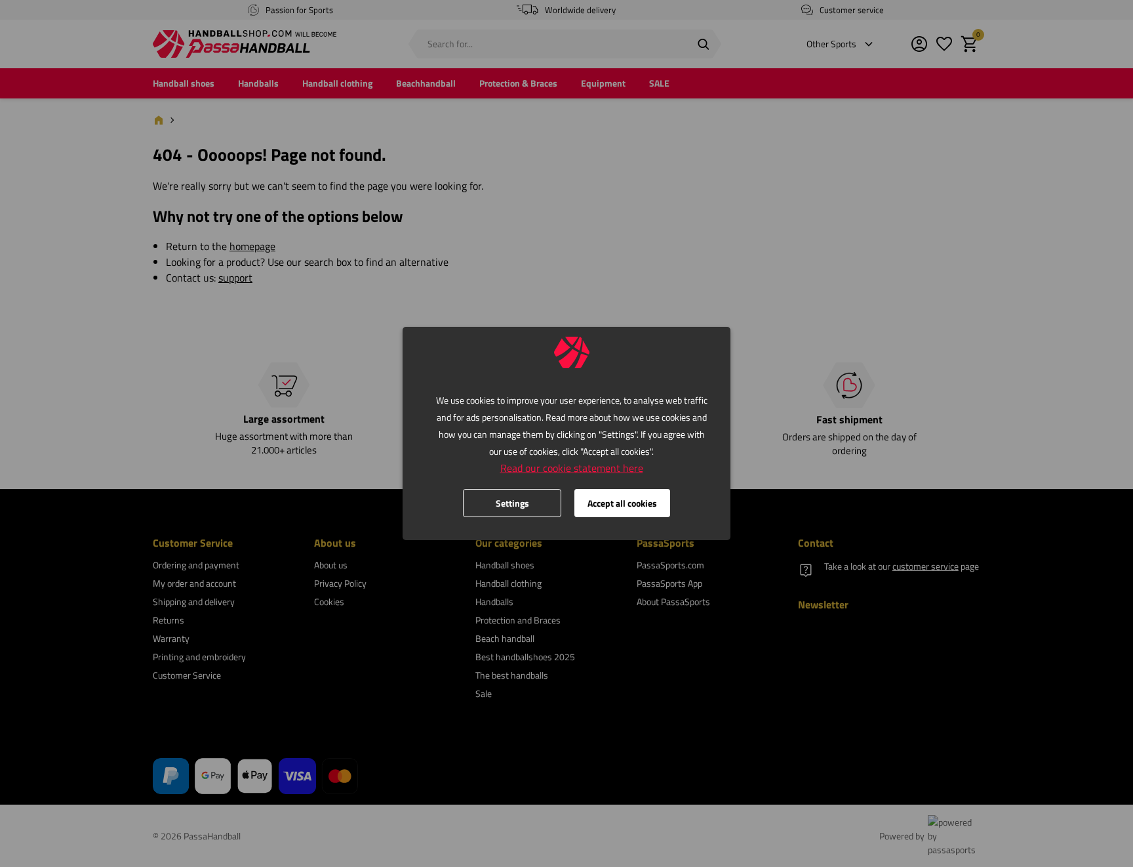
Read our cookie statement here (571, 468)
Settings (512, 503)
